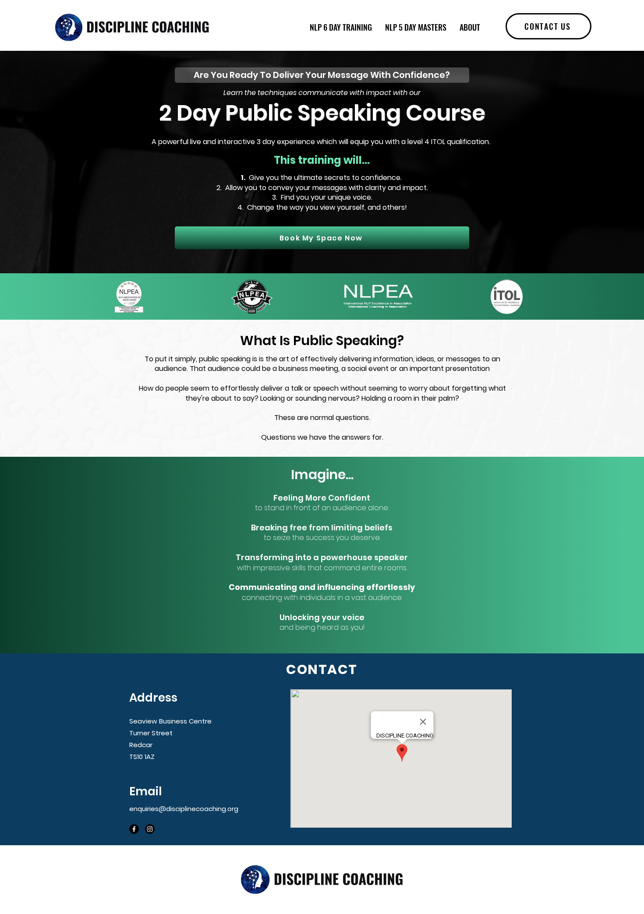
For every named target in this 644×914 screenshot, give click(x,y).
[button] (548, 26)
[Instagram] (212, 45)
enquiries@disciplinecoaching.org (183, 808)
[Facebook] (229, 45)
